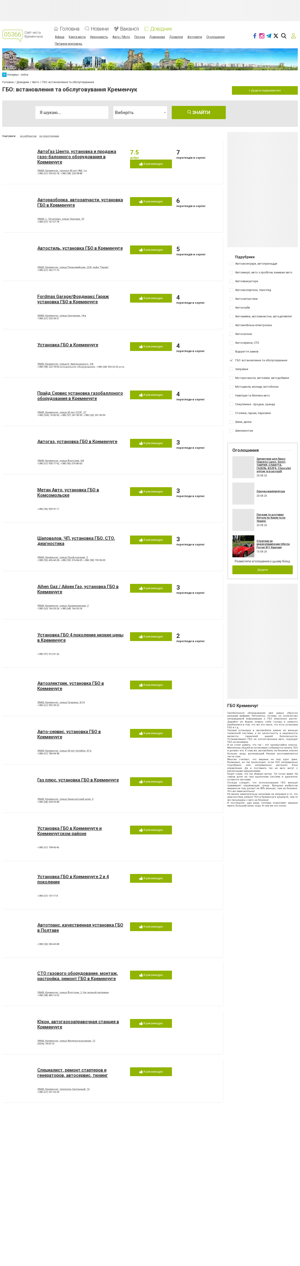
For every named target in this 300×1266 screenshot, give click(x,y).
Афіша (59, 37)
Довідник (161, 29)
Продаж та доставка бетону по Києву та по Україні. (271, 518)
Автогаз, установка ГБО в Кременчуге (77, 441)
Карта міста (77, 37)
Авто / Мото (121, 37)
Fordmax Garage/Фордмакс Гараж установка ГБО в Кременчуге (73, 299)
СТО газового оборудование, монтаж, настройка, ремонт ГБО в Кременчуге (77, 976)
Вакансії (129, 29)
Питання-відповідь (68, 43)
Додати (262, 569)
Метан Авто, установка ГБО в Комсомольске (68, 492)
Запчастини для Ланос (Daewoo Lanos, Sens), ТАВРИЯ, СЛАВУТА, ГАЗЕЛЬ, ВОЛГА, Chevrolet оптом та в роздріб (274, 465)
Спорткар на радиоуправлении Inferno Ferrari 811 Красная (273, 544)
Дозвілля (176, 37)
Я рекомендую (153, 163)
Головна (70, 29)
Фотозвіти (194, 37)
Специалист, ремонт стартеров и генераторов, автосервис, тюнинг (72, 1072)
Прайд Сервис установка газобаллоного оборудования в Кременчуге (80, 396)
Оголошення (215, 37)
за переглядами (49, 136)
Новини (100, 29)
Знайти (200, 112)
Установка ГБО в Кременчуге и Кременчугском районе (69, 831)
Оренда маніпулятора (271, 491)
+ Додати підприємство (265, 90)
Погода (139, 37)
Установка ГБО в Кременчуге (67, 344)
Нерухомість (99, 37)
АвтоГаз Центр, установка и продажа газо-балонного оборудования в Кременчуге (76, 157)
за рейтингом (28, 136)
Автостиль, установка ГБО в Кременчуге (80, 248)
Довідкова (157, 37)
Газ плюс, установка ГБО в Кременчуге (78, 780)
